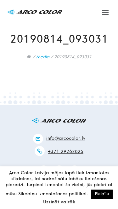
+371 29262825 (65, 151)
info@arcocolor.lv (65, 138)
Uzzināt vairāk (59, 202)
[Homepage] (28, 57)
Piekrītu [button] (102, 194)
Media (42, 57)
